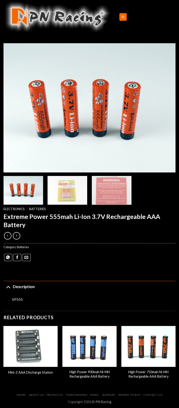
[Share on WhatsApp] (8, 257)
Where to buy (129, 395)
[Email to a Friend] (26, 257)
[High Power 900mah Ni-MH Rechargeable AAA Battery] (89, 346)
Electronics (14, 209)
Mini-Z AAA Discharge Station (30, 372)
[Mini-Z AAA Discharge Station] (30, 346)
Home (21, 395)
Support (109, 395)
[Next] (166, 108)
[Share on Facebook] (17, 257)
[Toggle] (8, 287)
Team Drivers (76, 395)
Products (55, 395)
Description (24, 286)
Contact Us (152, 395)
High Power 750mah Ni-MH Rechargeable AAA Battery (148, 374)
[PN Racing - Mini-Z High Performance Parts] (57, 17)
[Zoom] (9, 166)
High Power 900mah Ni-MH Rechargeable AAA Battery (89, 374)
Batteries (37, 209)
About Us (36, 395)
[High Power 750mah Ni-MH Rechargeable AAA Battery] (148, 346)
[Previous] (13, 108)
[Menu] (123, 17)
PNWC (94, 395)
